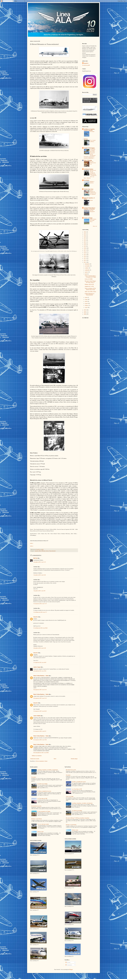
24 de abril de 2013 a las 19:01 (39, 671)
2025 (85, 234)
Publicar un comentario (37, 755)
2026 (85, 232)
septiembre (87, 270)
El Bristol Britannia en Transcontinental (89, 294)
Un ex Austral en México (92, 141)
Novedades (33, 777)
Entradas (68, 962)
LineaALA (35, 617)
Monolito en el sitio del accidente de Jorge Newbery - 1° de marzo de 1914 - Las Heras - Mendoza (90, 174)
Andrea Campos (37, 667)
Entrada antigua (74, 758)
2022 (85, 240)
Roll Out (35, 558)
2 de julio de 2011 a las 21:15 (39, 562)
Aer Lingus (92, 131)
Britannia (43, 551)
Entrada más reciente (34, 758)
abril (86, 301)
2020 (85, 244)
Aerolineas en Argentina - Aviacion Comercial (89, 129)
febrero (86, 305)
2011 (85, 262)
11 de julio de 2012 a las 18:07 (39, 662)
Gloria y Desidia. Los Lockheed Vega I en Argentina (93, 192)
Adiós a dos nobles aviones (90, 291)
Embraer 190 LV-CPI (89, 284)
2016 (85, 252)
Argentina (37, 551)
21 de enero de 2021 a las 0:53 (39, 731)
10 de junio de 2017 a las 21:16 (39, 689)
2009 (85, 312)
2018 (85, 248)
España (91, 200)
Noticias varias (40, 831)
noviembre (87, 266)
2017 (85, 250)
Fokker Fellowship (88, 160)
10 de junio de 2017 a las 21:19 (39, 698)
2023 (85, 238)
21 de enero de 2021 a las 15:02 (40, 739)
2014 (85, 256)
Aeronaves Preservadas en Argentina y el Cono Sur (89, 208)
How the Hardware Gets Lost (93, 163)
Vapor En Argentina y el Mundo (89, 198)
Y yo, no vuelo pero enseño (43, 824)
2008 (85, 314)
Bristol (40, 551)
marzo (86, 303)
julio (86, 274)
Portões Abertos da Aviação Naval (93, 220)
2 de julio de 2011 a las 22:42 (39, 575)
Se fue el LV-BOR (88, 279)
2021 (85, 242)
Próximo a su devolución (36, 818)
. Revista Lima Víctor (88, 189)
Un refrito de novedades (42, 783)
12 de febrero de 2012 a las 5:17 (40, 612)
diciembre (87, 264)
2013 (85, 258)
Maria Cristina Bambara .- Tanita (41, 675)
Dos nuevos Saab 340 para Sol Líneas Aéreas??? (90, 281)
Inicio (55, 758)
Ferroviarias (86, 180)
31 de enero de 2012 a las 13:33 (40, 603)
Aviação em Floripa (88, 218)
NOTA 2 (31, 546)
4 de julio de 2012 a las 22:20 (39, 648)
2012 (85, 260)
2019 (85, 246)
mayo (86, 299)
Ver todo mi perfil (86, 65)
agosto (86, 272)
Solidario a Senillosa (92, 182)
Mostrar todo (95, 226)
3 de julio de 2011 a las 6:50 (39, 590)
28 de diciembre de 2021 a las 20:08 (40, 752)
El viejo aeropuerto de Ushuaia (43, 811)
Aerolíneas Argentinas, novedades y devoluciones (47, 769)
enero (86, 307)
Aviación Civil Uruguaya (89, 148)
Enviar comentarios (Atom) (41, 761)
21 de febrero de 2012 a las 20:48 (40, 628)
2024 (85, 236)
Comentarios (69, 965)
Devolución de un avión (36, 806)
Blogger (71, 969)
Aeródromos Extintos (88, 169)
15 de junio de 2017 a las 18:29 (39, 711)
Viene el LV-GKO (69, 796)
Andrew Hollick (36, 715)
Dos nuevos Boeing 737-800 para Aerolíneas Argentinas (77, 818)
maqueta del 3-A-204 (89, 286)
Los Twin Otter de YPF (42, 798)
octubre (86, 268)
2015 (85, 254)
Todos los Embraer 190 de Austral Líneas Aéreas (90, 289)
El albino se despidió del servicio (44, 791)
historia (47, 551)
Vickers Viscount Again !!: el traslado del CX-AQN (90, 276)
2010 (85, 310)
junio (86, 297)
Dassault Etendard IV (92, 211)
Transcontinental (52, 551)
